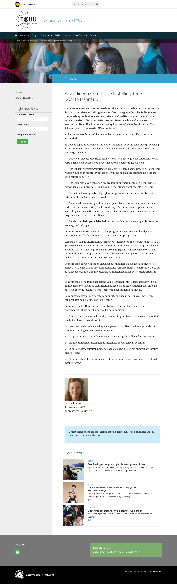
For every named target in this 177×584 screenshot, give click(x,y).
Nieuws (24, 41)
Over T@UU (79, 35)
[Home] (15, 35)
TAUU (17, 41)
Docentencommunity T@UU (63, 20)
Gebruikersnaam (25, 114)
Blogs (35, 35)
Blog (90, 484)
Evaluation (85, 411)
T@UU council (62, 35)
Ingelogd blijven (27, 134)
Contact (93, 35)
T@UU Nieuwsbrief (24, 97)
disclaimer (157, 571)
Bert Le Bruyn (99, 490)
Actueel (24, 35)
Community (46, 35)
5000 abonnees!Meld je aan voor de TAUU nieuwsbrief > (116, 549)
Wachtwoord (23, 124)
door (90, 490)
